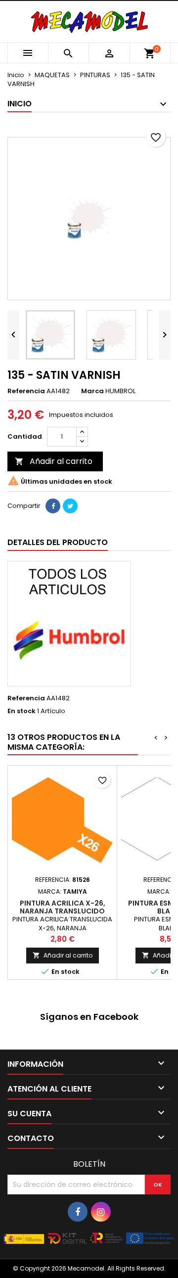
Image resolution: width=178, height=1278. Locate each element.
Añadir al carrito (53, 461)
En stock (21, 711)
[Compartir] (52, 506)
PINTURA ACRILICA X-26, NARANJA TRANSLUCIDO (62, 907)
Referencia (26, 391)
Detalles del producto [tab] (57, 542)
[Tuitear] (70, 506)
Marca (92, 391)
